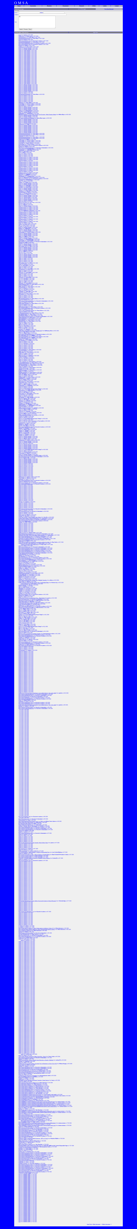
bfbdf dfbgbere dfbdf (23, 307)
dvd (19, 265)
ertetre (20, 327)
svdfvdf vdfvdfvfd (23, 367)
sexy (20, 210)
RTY (20, 619)
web (19, 225)
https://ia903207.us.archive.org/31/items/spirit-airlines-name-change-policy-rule (37, 1111)
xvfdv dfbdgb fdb (22, 574)
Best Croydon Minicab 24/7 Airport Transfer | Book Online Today (33, 842)
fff (19, 152)
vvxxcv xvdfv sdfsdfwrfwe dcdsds (26, 310)
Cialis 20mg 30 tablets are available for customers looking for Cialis (34, 542)
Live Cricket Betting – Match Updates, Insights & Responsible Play (34, 852)
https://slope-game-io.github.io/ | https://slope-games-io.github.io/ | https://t (36, 928)
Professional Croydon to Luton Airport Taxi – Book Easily (32, 598)
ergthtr (20, 592)
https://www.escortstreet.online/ (26, 241)
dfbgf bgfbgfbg (22, 320)
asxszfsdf (21, 143)
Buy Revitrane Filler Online (25, 823)
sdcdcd (20, 416)
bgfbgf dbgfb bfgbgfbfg (24, 303)
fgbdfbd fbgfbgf (22, 404)
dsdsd (20, 1126)
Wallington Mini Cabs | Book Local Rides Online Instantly (32, 535)
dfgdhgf (20, 563)
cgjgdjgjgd (21, 179)
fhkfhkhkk (21, 185)
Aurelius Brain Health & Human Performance (29, 518)
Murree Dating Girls (23, 1140)
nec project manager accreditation (26, 118)
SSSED (20, 614)
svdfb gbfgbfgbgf (23, 554)
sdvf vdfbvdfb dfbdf (23, 365)
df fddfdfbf (21, 291)
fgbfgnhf (20, 428)
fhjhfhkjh (20, 228)
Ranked (20, 45)
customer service (22, 157)
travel (20, 35)
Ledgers (20, 182)
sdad (20, 151)
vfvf (19, 562)
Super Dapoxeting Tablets (24, 604)
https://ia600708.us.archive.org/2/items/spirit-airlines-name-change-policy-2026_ (37, 1102)
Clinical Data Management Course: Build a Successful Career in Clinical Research (37, 901)
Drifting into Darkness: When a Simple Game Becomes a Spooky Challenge (36, 1060)
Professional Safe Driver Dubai (26, 602)
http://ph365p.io (22, 340)
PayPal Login (22, 1142)
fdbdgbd (20, 424)
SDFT (20, 374)
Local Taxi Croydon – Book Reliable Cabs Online (30, 517)
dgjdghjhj (21, 242)
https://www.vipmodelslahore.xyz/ (26, 334)
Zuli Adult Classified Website (25, 455)
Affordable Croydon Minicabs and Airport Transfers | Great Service (34, 1080)
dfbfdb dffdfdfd (22, 286)
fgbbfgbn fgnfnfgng (23, 372)
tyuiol (20, 399)
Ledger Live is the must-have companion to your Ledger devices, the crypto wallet (37, 693)
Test (20, 203)
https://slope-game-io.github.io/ (26, 1087)
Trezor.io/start (22, 820)
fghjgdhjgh (21, 400)
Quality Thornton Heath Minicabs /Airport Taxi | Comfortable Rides (34, 582)
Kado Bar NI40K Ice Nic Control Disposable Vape (30, 1145)
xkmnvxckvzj (22, 149)
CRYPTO (21, 1173)
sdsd (20, 621)
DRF (20, 324)
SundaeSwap (22, 191)
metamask (21, 136)
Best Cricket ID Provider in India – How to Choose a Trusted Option (34, 854)
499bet (20, 237)
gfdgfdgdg (21, 102)
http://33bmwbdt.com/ (24, 335)
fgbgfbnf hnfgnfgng (23, 364)
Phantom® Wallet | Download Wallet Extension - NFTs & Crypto (33, 1138)
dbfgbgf (20, 576)
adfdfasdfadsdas (22, 405)
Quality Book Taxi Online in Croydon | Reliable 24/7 (30, 330)
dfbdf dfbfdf (21, 294)
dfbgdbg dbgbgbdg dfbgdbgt (25, 566)
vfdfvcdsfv (21, 272)
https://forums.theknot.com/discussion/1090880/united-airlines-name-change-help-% (38, 1106)
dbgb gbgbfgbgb (22, 318)
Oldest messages (106, 1224)
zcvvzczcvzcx (22, 422)
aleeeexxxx (21, 423)
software (20, 637)
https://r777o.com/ (23, 202)
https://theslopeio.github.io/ (25, 1083)
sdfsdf (20, 481)
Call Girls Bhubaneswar (24, 934)
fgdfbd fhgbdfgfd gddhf (24, 284)
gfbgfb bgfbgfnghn (23, 317)
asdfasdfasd (21, 113)
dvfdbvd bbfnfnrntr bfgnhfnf (25, 408)
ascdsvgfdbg (21, 103)
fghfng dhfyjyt (22, 390)
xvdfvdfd (21, 589)
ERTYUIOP (21, 612)
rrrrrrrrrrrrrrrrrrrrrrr (22, 37)
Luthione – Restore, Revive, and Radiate (28, 826)
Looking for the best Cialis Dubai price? (28, 543)
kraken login (21, 638)
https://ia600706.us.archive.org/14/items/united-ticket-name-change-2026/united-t (37, 1123)
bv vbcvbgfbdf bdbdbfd (24, 362)
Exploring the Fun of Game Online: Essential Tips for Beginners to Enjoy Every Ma (38, 1063)
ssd (19, 608)
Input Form (89, 1224)
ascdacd (20, 593)
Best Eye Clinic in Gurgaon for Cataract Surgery (30, 633)
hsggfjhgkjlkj (21, 150)
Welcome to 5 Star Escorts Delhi (26, 600)
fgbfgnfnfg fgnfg (22, 321)
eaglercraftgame (24, 583)
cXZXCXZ (21, 411)
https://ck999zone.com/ (24, 561)
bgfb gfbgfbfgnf (22, 556)
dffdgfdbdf (21, 588)
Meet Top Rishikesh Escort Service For (28, 1070)
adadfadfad (21, 378)
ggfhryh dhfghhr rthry (23, 564)
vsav (20, 181)
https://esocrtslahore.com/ (25, 40)
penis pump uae (22, 560)
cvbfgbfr (20, 590)
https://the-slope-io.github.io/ (25, 1085)
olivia (20, 106)
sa (19, 623)
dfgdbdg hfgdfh (22, 377)
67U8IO (20, 618)
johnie (20, 646)
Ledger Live (21, 36)
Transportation (22, 650)
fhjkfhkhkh (21, 174)
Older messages (96, 1224)
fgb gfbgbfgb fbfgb (23, 314)
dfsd (20, 379)
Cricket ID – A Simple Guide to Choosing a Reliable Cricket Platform (34, 858)
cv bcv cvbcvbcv (22, 361)
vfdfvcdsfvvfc (22, 269)
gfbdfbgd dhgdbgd (23, 370)
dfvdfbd (20, 431)
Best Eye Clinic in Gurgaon (25, 1073)
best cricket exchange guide (25, 855)
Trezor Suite (21, 453)
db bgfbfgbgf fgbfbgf (23, 315)
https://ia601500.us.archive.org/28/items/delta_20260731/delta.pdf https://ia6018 (37, 1112)
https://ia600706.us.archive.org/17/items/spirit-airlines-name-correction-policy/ (36, 1104)
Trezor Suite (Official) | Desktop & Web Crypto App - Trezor (32, 1056)
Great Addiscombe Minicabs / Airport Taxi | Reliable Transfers (33, 580)
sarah (20, 50)
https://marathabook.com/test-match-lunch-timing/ (30, 1094)
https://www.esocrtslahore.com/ (26, 1157)
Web (20, 586)
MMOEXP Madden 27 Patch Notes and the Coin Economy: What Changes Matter (37, 114)
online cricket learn (23, 851)
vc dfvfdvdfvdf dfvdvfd (24, 313)
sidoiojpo (21, 368)
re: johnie (21, 925)
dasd (20, 332)
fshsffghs (21, 403)
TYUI (20, 328)
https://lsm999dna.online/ (24, 1121)
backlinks (21, 187)
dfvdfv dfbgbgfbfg (23, 373)
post (20, 1174)
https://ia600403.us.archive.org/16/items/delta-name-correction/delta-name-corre (37, 1125)
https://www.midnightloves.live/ (26, 536)
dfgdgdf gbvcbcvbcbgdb (24, 573)
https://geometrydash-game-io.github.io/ (28, 1082)
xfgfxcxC (21, 175)
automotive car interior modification (27, 538)
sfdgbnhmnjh (21, 440)
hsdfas (20, 353)
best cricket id (22, 848)
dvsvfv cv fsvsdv (22, 412)
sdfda (20, 258)
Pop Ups (21, 501)
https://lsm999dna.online (24, 1076)
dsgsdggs (21, 329)
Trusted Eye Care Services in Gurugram (28, 1075)
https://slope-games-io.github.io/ (26, 1086)
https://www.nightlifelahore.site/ (26, 43)
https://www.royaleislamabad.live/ (26, 147)
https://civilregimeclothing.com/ (26, 1097)
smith (20, 939)
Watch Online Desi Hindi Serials (26, 822)
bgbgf (20, 577)
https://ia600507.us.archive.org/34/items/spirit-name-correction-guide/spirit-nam (37, 1101)
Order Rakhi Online (23, 601)
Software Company (23, 1163)
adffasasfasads (22, 355)
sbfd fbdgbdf (21, 397)
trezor (20, 177)
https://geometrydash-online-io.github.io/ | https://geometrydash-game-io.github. (37, 929)
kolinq (20, 700)
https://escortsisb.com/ (24, 456)
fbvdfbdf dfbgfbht (22, 575)
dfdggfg (20, 555)
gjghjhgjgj (21, 239)
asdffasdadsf (21, 385)
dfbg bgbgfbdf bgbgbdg (24, 298)
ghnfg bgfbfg (21, 393)
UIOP (20, 617)
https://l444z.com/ (23, 246)
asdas (20, 323)
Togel (20, 1143)
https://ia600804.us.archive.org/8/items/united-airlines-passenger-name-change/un (37, 1105)
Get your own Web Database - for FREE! (68, 1227)
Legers (20, 223)
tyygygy (20, 226)
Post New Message (108, 9)
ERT (20, 615)
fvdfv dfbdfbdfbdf (23, 349)
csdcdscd (21, 571)
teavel (20, 417)
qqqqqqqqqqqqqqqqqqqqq (24, 38)
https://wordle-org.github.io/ (25, 930)
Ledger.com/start (22, 585)
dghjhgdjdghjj (21, 176)
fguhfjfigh (21, 111)
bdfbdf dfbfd (21, 352)
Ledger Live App (22, 532)
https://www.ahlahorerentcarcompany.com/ (28, 821)
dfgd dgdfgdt (21, 381)
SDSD (20, 326)
